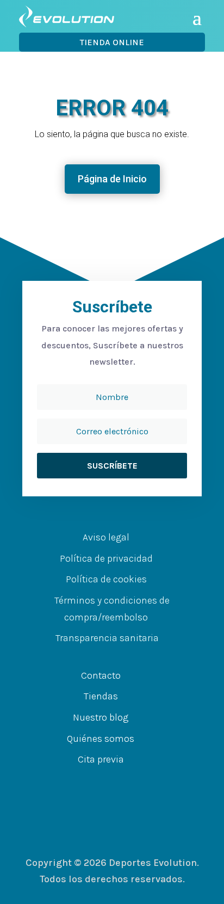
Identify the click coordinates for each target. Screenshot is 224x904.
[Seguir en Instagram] (128, 781)
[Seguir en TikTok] (150, 781)
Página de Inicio (112, 179)
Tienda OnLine (112, 42)
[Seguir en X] (106, 781)
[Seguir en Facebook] (85, 781)
